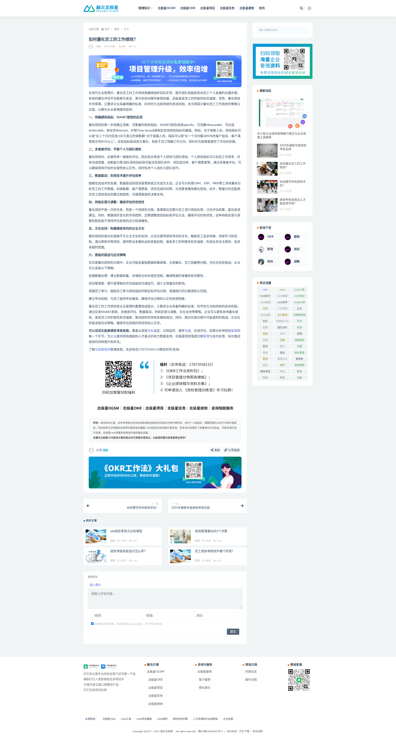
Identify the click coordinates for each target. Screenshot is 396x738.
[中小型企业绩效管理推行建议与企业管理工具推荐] (282, 114)
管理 (206, 336)
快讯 (262, 8)
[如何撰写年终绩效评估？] (267, 187)
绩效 (116, 29)
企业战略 (265, 315)
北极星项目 (207, 8)
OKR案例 (162, 719)
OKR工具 (299, 290)
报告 (282, 346)
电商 (265, 353)
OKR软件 (282, 302)
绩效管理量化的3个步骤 (211, 531)
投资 (265, 346)
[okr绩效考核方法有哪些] (96, 536)
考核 (282, 371)
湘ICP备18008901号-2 (210, 731)
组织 (265, 365)
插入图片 (95, 585)
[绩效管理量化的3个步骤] (180, 536)
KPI (265, 290)
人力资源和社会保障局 (205, 719)
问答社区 (251, 671)
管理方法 (282, 359)
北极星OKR (187, 8)
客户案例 (204, 679)
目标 (150, 330)
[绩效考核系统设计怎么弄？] (96, 556)
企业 (113, 336)
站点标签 (232, 731)
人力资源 (282, 308)
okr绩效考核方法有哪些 (126, 531)
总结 (265, 340)
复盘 (234, 330)
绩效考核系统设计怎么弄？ (128, 551)
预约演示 (204, 687)
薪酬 (265, 378)
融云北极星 (166, 731)
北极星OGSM (166, 8)
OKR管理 (265, 302)
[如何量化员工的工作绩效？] (267, 169)
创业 (265, 321)
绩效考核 (265, 371)
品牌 (265, 327)
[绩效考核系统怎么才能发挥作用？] (267, 205)
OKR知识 (299, 296)
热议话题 (257, 731)
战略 (282, 340)
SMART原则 (299, 303)
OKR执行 (265, 296)
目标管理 (299, 353)
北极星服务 (204, 671)
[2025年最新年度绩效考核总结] (267, 151)
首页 (107, 29)
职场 (299, 371)
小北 (102, 450)
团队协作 (282, 327)
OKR (282, 290)
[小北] (91, 47)
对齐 (282, 334)
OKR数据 (282, 296)
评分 (282, 378)
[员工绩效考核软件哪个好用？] (180, 556)
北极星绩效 (246, 8)
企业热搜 (228, 719)
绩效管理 (299, 365)
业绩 (265, 308)
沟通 (188, 330)
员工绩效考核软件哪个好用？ (215, 551)
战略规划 (299, 340)
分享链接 (233, 450)
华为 (299, 321)
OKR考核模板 (144, 719)
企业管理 (282, 315)
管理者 (299, 359)
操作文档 (251, 679)
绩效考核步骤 (180, 719)
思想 (299, 334)
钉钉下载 (244, 731)
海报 (216, 450)
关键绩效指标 (299, 316)
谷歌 (299, 378)
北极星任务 (227, 8)
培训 (299, 327)
